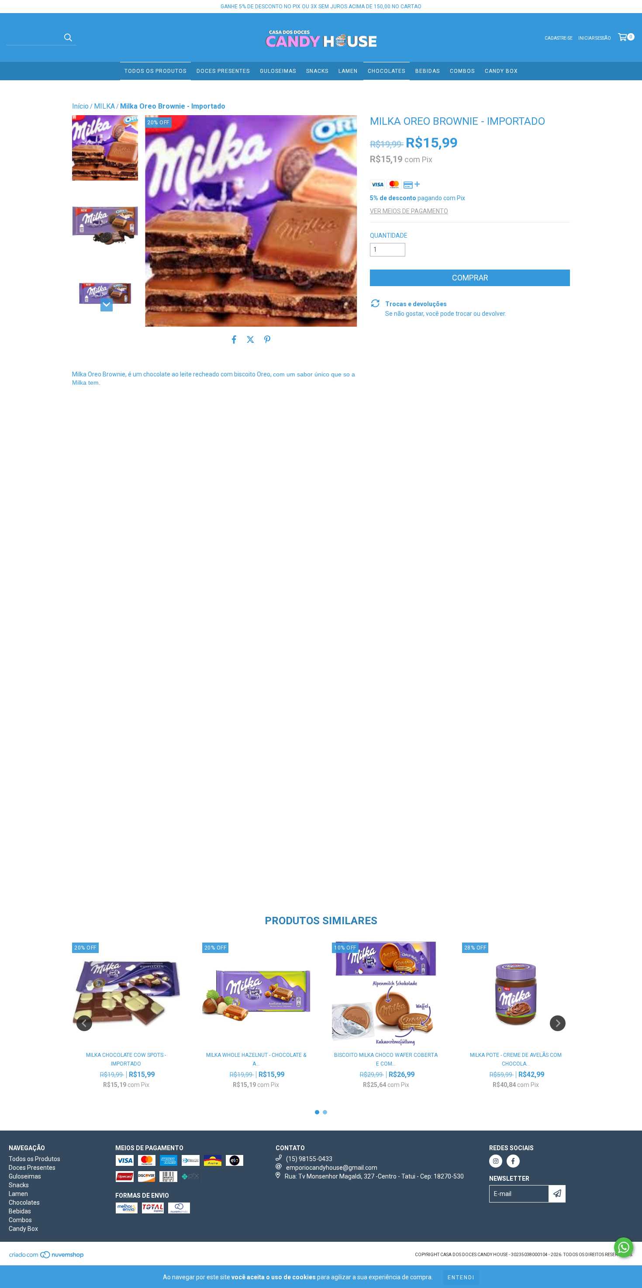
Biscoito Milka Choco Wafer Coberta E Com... (386, 1059)
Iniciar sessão (594, 38)
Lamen (348, 71)
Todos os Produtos (155, 71)
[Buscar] (67, 37)
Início (80, 106)
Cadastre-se (559, 38)
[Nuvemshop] (47, 1257)
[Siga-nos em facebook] (513, 1161)
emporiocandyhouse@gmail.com (331, 1167)
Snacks (317, 71)
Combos (462, 71)
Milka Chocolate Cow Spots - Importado (126, 1059)
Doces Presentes (223, 71)
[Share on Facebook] (234, 339)
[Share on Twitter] (250, 339)
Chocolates (386, 71)
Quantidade (388, 235)
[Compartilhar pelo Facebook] (214, 848)
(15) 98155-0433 (309, 1158)
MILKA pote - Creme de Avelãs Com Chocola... (516, 1059)
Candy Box (501, 71)
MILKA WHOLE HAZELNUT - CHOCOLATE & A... (256, 1059)
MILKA (104, 106)
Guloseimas (278, 71)
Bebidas (427, 71)
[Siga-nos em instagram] (495, 1161)
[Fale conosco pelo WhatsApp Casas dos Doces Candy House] (623, 1247)
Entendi (461, 1277)
